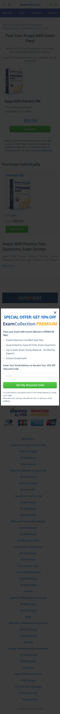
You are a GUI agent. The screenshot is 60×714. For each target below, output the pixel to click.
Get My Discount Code (30, 385)
